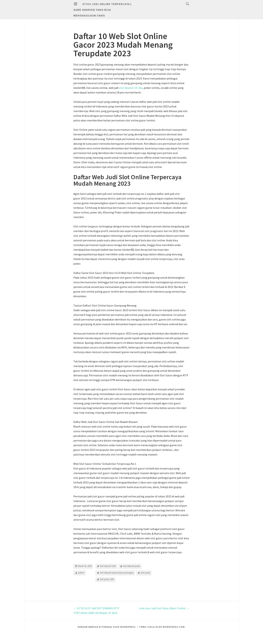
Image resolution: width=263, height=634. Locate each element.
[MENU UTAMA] (75, 4)
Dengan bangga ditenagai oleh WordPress (107, 626)
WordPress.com (174, 626)
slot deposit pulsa (131, 566)
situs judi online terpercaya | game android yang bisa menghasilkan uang (102, 9)
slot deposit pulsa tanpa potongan (117, 572)
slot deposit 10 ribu (131, 88)
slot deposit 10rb (108, 566)
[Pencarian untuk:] (187, 4)
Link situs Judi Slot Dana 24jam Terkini (164, 608)
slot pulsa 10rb (107, 579)
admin (81, 572)
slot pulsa (145, 572)
